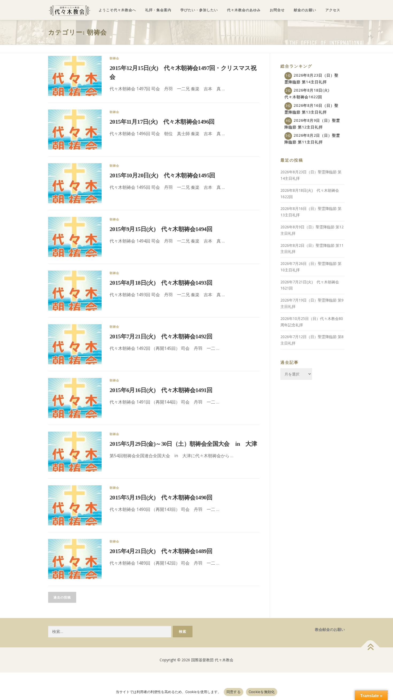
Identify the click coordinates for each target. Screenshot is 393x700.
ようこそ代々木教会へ (117, 10)
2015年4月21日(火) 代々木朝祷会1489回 (161, 551)
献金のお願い (305, 10)
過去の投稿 (62, 597)
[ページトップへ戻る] (370, 647)
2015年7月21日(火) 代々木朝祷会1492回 (161, 336)
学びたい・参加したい (199, 10)
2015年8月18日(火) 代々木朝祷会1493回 (161, 282)
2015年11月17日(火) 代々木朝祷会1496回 (162, 121)
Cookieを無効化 (262, 692)
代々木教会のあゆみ (244, 10)
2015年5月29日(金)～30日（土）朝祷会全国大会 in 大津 (183, 443)
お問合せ (277, 10)
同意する (233, 692)
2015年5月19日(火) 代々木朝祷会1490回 (161, 497)
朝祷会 (115, 58)
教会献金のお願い (330, 629)
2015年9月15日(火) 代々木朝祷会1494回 (161, 229)
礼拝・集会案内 (158, 10)
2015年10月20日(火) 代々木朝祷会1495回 (162, 175)
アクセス (332, 10)
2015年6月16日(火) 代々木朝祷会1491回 (161, 390)
